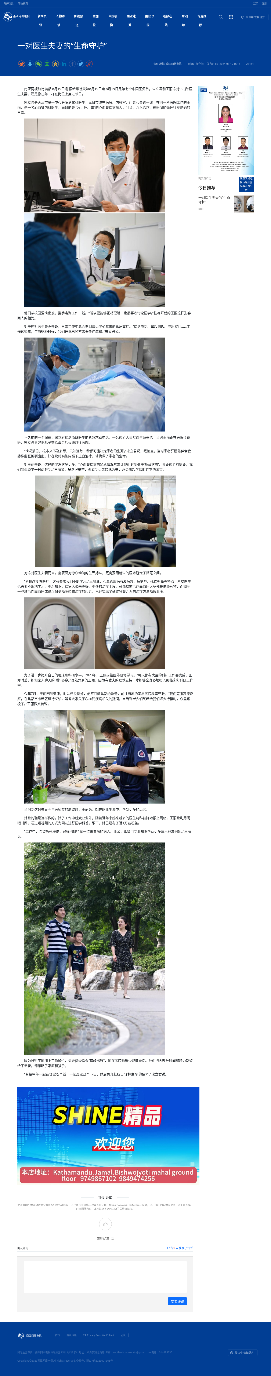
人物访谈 (60, 17)
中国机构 (112, 17)
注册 (264, 3)
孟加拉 (96, 17)
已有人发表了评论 (180, 1248)
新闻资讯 (42, 17)
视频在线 (167, 17)
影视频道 (78, 17)
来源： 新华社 (196, 64)
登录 (255, 3)
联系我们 (9, 3)
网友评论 (22, 1248)
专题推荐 (202, 17)
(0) (112, 1238)
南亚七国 (149, 17)
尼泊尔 (185, 17)
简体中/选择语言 (255, 17)
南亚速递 (131, 17)
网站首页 (23, 3)
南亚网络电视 (21, 16)
